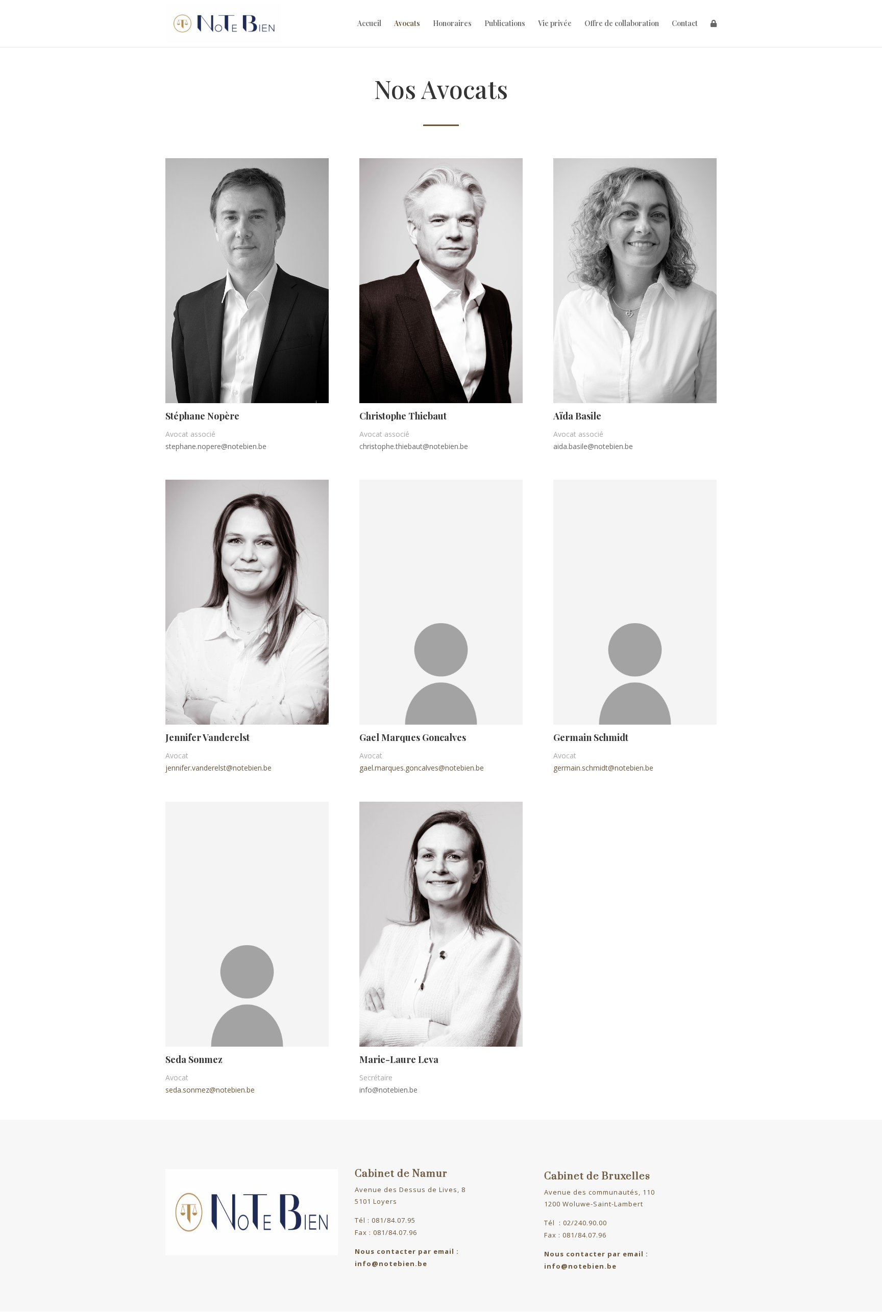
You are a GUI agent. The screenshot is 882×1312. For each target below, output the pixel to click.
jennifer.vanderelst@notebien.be (218, 768)
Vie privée (555, 24)
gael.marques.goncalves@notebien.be (421, 768)
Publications (504, 24)
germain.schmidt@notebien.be (603, 768)
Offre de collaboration (621, 24)
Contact (685, 24)
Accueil (369, 24)
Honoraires (452, 24)
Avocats (407, 24)
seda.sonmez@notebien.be (210, 1090)
